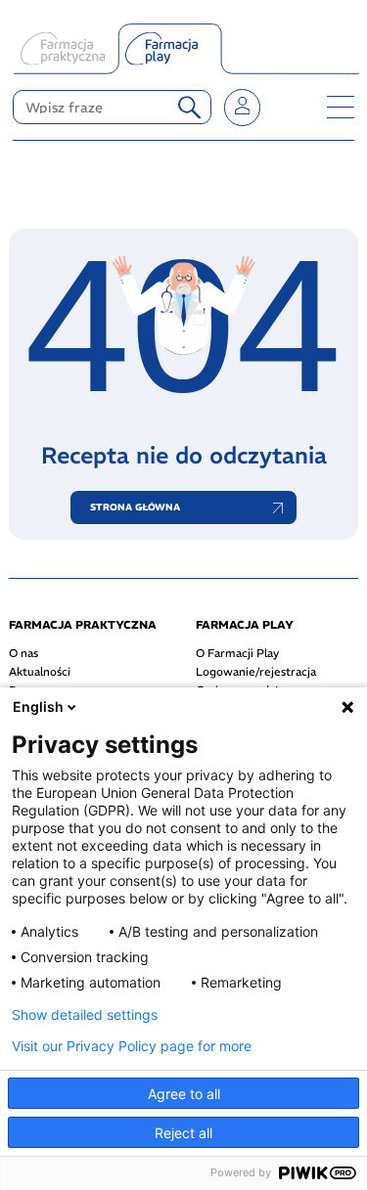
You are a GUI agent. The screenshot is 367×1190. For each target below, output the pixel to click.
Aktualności (39, 672)
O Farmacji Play (237, 653)
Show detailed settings (85, 1015)
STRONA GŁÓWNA (135, 507)
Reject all (183, 1132)
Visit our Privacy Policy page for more (132, 1046)
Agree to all (184, 1093)
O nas (23, 653)
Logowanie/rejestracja (256, 672)
